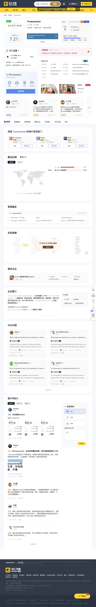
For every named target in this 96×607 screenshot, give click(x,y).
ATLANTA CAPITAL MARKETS (38, 603)
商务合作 (8, 577)
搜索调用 (42, 575)
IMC (52, 600)
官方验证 (59, 575)
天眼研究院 (71, 575)
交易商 (10, 15)
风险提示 (22, 575)
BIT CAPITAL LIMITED (56, 603)
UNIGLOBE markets (20, 600)
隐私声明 (35, 575)
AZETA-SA (77, 600)
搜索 (55, 4)
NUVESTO (9, 600)
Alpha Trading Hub (21, 603)
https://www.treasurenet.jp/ (80, 71)
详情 (14, 146)
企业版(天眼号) (51, 575)
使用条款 (28, 575)
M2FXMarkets (60, 600)
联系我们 (15, 575)
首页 (5, 15)
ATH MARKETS (33, 600)
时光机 (43, 42)
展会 (65, 575)
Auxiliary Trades (77, 603)
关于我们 (8, 575)
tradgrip (68, 600)
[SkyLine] (80, 10)
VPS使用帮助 (80, 575)
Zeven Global (44, 600)
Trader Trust (9, 603)
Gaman (68, 603)
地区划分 (15, 577)
